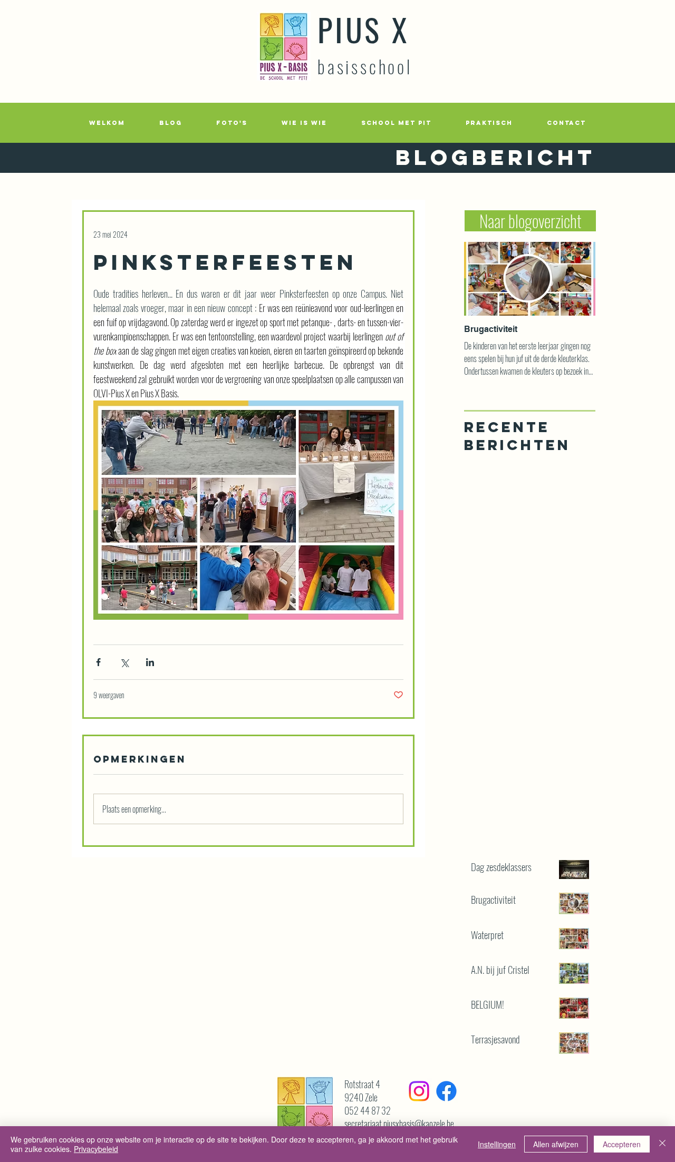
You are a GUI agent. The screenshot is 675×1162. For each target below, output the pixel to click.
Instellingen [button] (497, 1144)
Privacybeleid (96, 1149)
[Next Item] (578, 279)
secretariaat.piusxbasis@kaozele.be (399, 1123)
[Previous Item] (481, 279)
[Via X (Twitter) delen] (124, 662)
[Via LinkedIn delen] (150, 662)
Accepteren (622, 1144)
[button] (231, 123)
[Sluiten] (662, 1144)
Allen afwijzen (555, 1144)
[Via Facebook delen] (98, 662)
